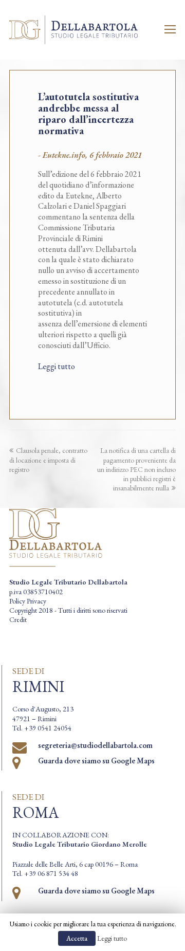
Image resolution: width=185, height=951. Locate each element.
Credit (18, 619)
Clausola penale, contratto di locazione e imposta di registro (48, 459)
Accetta (76, 938)
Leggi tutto (56, 366)
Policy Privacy (27, 601)
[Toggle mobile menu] (170, 30)
